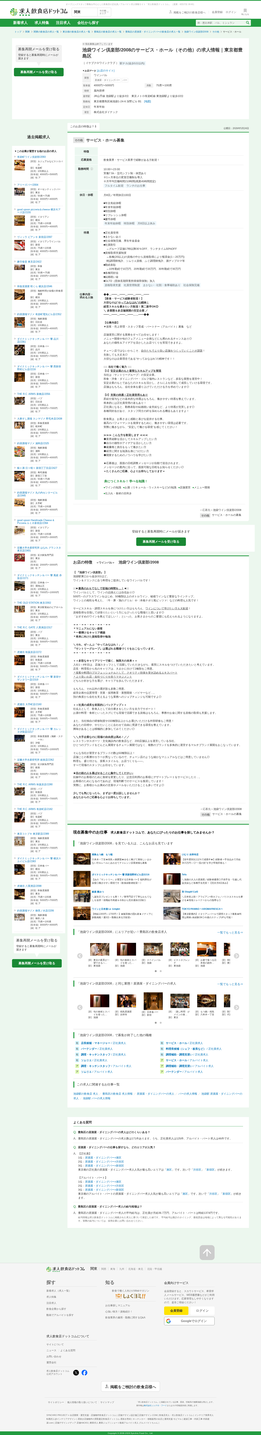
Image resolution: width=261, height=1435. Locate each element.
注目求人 (63, 23)
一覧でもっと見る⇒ (230, 932)
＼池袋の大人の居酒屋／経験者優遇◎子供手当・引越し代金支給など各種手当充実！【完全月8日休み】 (212, 881)
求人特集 (42, 23)
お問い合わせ (53, 1356)
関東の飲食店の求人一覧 (46, 31)
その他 (215, 31)
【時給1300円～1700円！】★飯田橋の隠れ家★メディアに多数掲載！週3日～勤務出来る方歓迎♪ (122, 916)
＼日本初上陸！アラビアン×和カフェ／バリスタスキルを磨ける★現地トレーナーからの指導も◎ (212, 898)
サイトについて (55, 1344)
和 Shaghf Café (190, 891)
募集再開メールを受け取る (38, 72)
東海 (112, 1269)
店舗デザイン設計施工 (137, 1415)
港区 (169, 1169)
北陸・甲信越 (154, 1269)
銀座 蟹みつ (98, 891)
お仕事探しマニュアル (117, 1305)
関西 (103, 1269)
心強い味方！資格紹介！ (119, 1311)
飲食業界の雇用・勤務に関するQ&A (125, 1317)
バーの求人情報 (187, 1093)
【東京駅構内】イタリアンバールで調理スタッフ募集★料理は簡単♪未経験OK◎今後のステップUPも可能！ (212, 916)
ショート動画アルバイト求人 (134, 1423)
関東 (27, 31)
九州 (121, 1269)
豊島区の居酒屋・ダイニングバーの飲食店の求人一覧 (152, 31)
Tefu (184, 874)
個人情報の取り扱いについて (82, 1402)
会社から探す (88, 23)
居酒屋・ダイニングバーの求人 (155, 1093)
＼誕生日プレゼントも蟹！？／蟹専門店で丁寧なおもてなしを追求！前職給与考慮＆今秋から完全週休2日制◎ (122, 898)
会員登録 (176, 1310)
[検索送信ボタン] (247, 22)
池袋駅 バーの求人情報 (96, 1098)
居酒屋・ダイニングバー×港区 (103, 1157)
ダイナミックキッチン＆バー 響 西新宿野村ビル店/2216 (120, 874)
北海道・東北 (135, 1269)
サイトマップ (107, 1402)
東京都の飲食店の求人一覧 (76, 31)
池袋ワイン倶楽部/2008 (196, 31)
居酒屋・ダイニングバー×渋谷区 (104, 1161)
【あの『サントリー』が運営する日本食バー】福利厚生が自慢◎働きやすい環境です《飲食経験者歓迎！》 (122, 881)
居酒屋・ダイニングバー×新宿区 (104, 1165)
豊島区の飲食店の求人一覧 (108, 31)
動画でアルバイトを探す (60, 1315)
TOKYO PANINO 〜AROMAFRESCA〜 (202, 909)
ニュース (51, 1350)
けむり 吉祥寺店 (190, 854)
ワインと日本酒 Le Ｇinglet (106, 909)
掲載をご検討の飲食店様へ (133, 1386)
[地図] (147, 101)
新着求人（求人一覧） (58, 1290)
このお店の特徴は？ (82, 126)
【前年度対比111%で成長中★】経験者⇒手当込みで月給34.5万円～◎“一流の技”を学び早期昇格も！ (211, 861)
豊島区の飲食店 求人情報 (117, 1093)
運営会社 (51, 1362)
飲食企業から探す (56, 1308)
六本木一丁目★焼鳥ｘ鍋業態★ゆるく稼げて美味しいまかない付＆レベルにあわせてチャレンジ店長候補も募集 (122, 861)
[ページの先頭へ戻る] (207, 1252)
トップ (18, 31)
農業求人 (99, 1423)
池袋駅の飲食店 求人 (85, 1093)
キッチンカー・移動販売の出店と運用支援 (157, 1419)
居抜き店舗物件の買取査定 (104, 1419)
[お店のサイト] (105, 70)
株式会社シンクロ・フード (155, 1405)
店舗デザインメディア (71, 1423)
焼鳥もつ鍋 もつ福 (102, 854)
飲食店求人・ (176, 1415)
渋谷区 (197, 1169)
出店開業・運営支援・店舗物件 (93, 1415)
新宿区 (211, 1169)
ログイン (202, 1310)
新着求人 (20, 23)
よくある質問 (67, 1350)
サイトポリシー (56, 1402)
